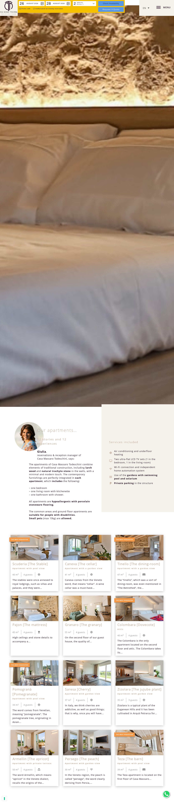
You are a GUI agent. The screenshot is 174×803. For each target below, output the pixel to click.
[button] (32, 3)
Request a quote (111, 9)
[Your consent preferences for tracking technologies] (4, 798)
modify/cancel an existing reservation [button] (49, 8)
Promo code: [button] (26, 8)
